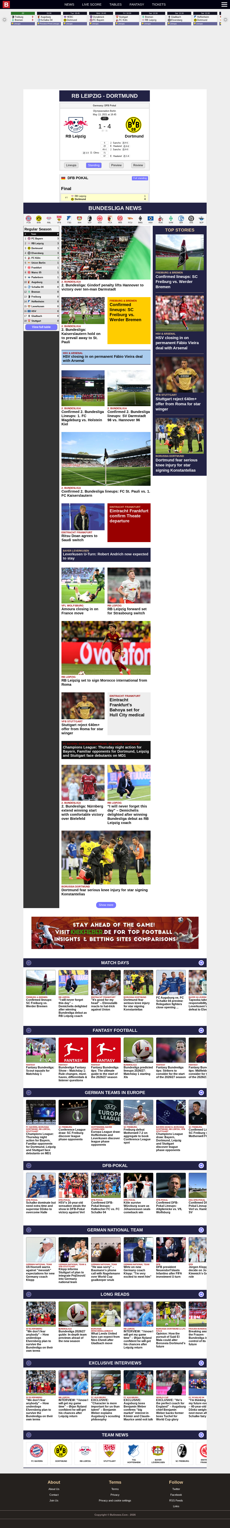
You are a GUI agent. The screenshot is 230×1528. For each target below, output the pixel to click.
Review (138, 165)
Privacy (115, 1494)
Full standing (140, 178)
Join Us (53, 1500)
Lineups (71, 165)
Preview (116, 165)
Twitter (176, 1489)
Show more (106, 904)
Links (176, 1506)
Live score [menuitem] (92, 4)
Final (66, 188)
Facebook (176, 1494)
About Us (54, 1489)
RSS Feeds (176, 1500)
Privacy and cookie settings (115, 1500)
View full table (41, 327)
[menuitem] (32, 4)
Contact (54, 1494)
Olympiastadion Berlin (104, 111)
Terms (115, 1489)
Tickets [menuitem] (159, 4)
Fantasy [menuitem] (137, 4)
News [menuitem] (69, 4)
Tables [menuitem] (115, 4)
